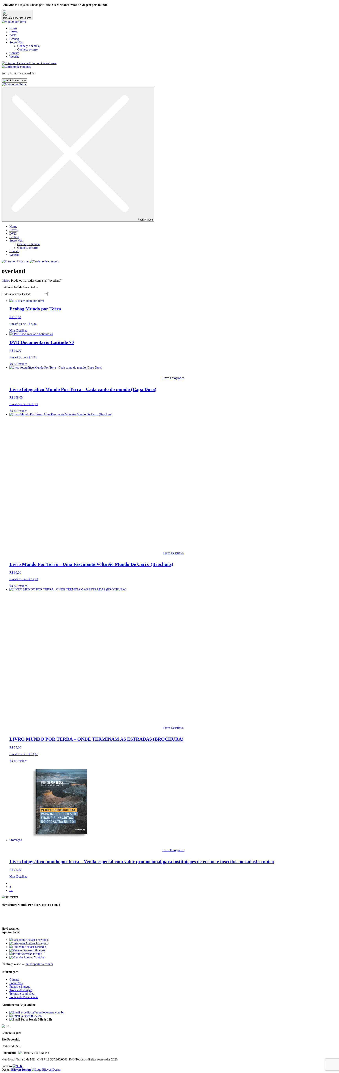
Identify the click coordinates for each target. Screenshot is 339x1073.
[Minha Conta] (15, 261)
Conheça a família (28, 46)
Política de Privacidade (23, 997)
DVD (12, 35)
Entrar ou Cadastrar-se (42, 63)
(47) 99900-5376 (31, 1016)
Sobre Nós (16, 42)
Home (13, 28)
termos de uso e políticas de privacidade (56, 921)
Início (5, 280)
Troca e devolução (20, 990)
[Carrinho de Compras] (16, 66)
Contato (14, 53)
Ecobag (14, 39)
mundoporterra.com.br (39, 964)
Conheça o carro (27, 49)
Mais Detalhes (18, 330)
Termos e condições (21, 993)
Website (14, 56)
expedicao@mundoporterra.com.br (42, 1012)
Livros (13, 31)
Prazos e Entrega (19, 986)
